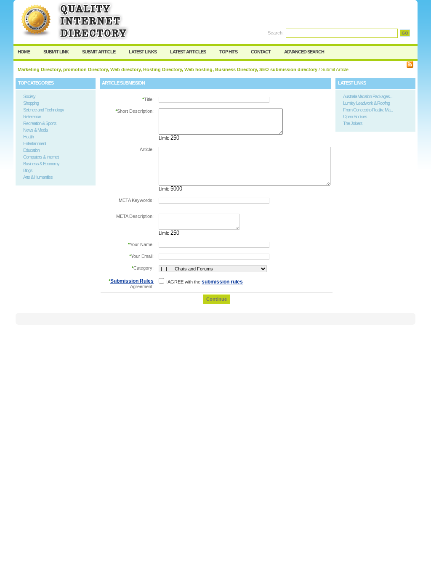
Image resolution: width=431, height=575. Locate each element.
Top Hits (228, 51)
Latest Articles (188, 51)
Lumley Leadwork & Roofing (366, 103)
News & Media (35, 129)
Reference (32, 116)
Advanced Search (304, 51)
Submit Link (56, 51)
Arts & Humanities (38, 177)
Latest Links (143, 51)
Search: (276, 32)
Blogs (27, 170)
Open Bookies (355, 116)
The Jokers (352, 123)
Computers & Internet (41, 156)
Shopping (31, 103)
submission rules (222, 282)
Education (31, 150)
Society (29, 96)
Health (28, 136)
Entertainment (34, 143)
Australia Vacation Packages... (367, 96)
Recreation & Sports (39, 123)
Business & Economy (41, 163)
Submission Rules (132, 281)
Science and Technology (43, 109)
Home (24, 51)
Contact (261, 51)
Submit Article (98, 51)
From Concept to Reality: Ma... (368, 109)
